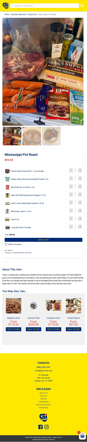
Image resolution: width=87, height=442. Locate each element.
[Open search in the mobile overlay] (44, 5)
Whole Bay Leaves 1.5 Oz (21, 211)
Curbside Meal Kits (18, 14)
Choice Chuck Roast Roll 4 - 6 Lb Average (27, 171)
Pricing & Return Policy (43, 404)
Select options (13, 329)
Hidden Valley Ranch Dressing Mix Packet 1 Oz (29, 179)
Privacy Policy (43, 407)
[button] (80, 21)
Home (7, 14)
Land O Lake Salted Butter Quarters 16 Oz (27, 203)
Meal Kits (44, 399)
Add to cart (43, 240)
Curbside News (43, 402)
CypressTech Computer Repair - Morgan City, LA (47, 437)
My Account (43, 393)
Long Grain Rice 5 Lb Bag (21, 227)
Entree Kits (32, 14)
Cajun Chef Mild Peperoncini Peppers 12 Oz (28, 195)
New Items (43, 396)
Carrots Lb (15, 219)
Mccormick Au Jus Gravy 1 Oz (23, 187)
